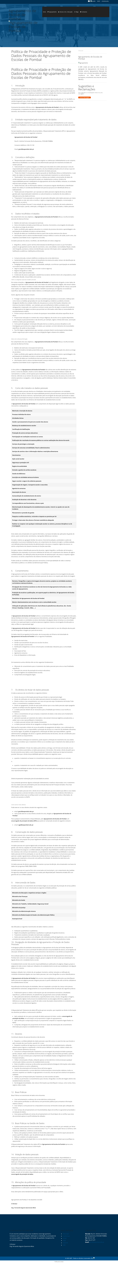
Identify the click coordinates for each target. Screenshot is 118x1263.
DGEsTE (65, 1243)
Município (66, 1234)
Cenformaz (66, 1236)
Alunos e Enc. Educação (66, 12)
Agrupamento (53, 12)
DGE (64, 1240)
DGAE (65, 1238)
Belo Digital (104, 1258)
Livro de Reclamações (30, 1258)
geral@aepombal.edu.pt (96, 1242)
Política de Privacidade (16, 1258)
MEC (64, 1245)
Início (44, 12)
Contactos (84, 12)
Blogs (77, 12)
